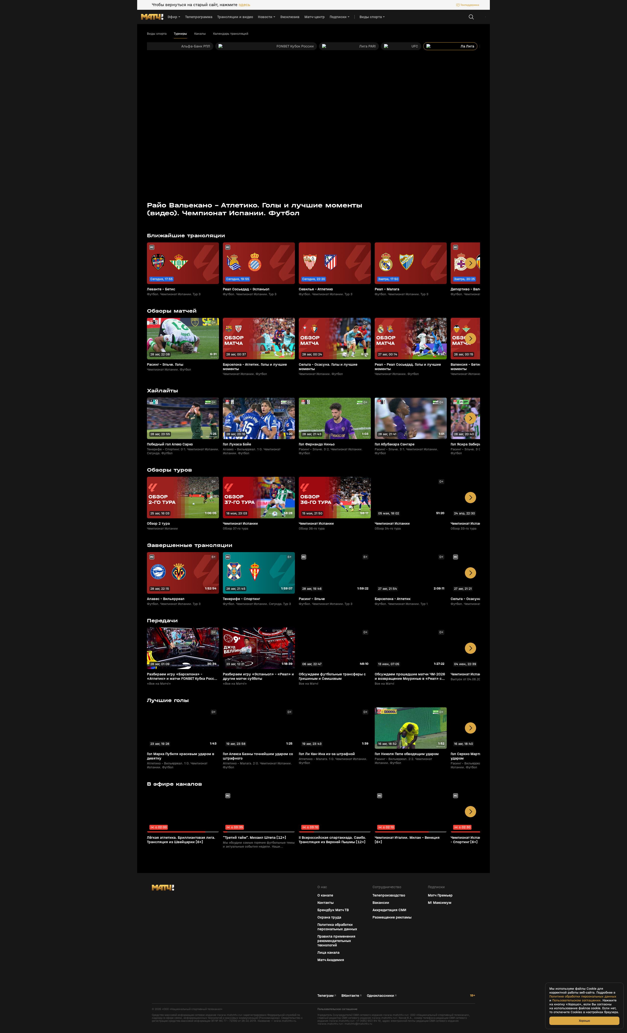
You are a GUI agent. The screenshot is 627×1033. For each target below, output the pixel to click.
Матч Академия (330, 960)
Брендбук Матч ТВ (333, 910)
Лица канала (328, 952)
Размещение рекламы (392, 917)
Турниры (180, 34)
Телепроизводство (389, 895)
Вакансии (381, 902)
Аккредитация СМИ (389, 910)
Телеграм (325, 995)
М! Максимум (439, 902)
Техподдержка (469, 4)
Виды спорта (157, 34)
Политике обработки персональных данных (582, 997)
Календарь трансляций (230, 34)
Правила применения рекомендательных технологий (336, 940)
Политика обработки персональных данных (337, 926)
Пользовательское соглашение (337, 1009)
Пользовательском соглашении (576, 1000)
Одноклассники (380, 995)
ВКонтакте (350, 995)
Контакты (325, 902)
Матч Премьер (440, 895)
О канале (325, 895)
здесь (244, 4)
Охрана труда (329, 917)
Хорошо (584, 1021)
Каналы (200, 34)
